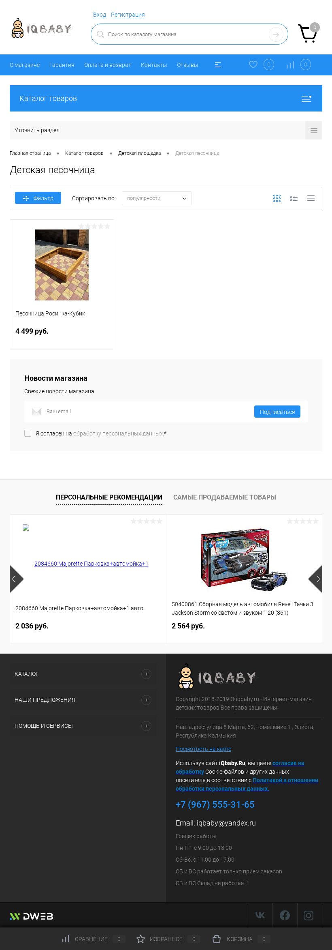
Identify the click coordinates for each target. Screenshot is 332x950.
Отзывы (187, 65)
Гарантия (61, 65)
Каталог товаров (48, 98)
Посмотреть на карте (203, 749)
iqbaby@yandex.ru (226, 823)
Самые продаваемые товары (224, 497)
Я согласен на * (101, 433)
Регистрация (128, 14)
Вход (99, 14)
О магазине (25, 65)
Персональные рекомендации (109, 497)
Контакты (154, 65)
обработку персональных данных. (118, 433)
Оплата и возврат (107, 65)
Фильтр (43, 198)
